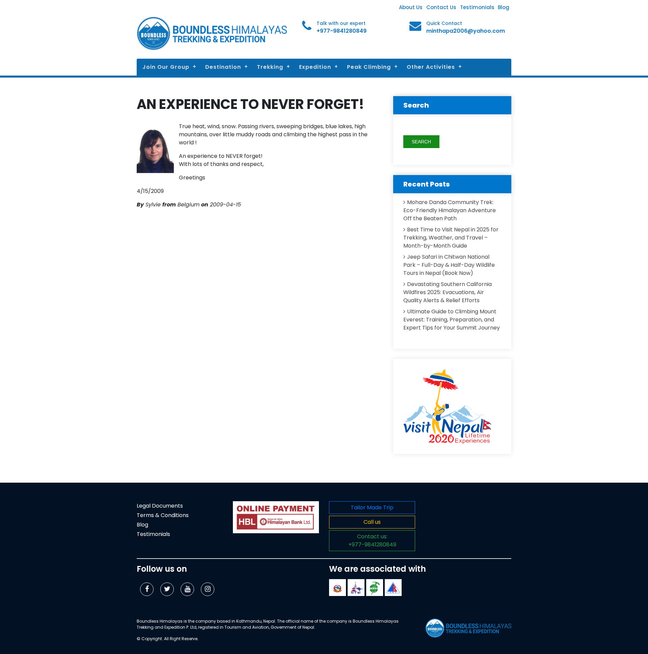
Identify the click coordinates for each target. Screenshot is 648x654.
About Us (411, 7)
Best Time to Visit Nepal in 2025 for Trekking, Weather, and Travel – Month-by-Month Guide (450, 238)
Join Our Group (165, 67)
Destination (223, 67)
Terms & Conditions (163, 515)
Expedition (315, 67)
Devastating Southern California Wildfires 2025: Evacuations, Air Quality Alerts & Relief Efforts (447, 292)
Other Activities (431, 67)
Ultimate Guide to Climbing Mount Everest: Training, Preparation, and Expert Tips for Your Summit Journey (451, 320)
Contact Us (441, 7)
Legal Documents (160, 506)
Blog (503, 7)
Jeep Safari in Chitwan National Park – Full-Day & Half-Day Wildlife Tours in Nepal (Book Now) (449, 265)
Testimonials (477, 7)
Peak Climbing (369, 67)
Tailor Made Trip (372, 507)
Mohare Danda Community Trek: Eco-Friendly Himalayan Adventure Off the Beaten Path (449, 210)
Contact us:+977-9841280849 (372, 540)
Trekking (270, 67)
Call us (372, 522)
